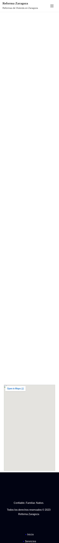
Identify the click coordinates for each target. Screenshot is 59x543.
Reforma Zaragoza (15, 3)
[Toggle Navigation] (51, 6)
